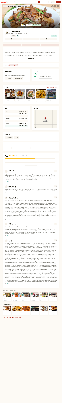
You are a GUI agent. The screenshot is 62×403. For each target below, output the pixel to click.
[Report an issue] (55, 6)
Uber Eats (8, 148)
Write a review (50, 45)
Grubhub (21, 148)
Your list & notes (12, 45)
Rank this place (31, 45)
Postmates (34, 148)
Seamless (27, 148)
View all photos (54, 87)
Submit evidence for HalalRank (45, 78)
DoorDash (14, 148)
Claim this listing (31, 58)
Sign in (58, 2)
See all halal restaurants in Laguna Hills (12, 317)
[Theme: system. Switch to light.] (48, 2)
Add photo (48, 87)
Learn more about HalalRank (45, 76)
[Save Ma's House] (58, 6)
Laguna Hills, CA (17, 6)
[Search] (39, 2)
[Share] (52, 6)
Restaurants (10, 6)
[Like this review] (5, 181)
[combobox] (31, 2)
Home (5, 6)
